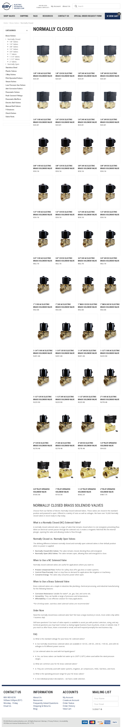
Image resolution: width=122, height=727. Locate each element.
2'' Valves (13, 62)
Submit (96, 709)
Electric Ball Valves (13, 103)
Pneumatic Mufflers (13, 99)
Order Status (68, 703)
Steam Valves (11, 82)
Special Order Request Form (88, 16)
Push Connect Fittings (14, 96)
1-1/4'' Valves (15, 57)
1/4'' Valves (14, 44)
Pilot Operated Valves (14, 78)
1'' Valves (13, 54)
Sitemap (44, 721)
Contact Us (63, 16)
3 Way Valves (11, 74)
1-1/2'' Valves (15, 59)
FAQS (35, 16)
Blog (35, 708)
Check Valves (11, 113)
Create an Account (71, 700)
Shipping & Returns (42, 706)
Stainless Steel (11, 67)
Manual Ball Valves (13, 106)
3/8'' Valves (14, 47)
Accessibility (64, 721)
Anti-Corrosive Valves (14, 89)
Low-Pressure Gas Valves (15, 85)
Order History (69, 706)
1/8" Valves (14, 42)
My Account (56, 6)
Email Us (7, 706)
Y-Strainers (10, 110)
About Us (66, 6)
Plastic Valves (11, 71)
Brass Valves (11, 36)
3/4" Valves (14, 52)
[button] (17, 31)
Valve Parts (10, 117)
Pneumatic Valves (13, 92)
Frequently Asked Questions (45, 703)
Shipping (24, 16)
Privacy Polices (53, 721)
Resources (48, 16)
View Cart (67, 708)
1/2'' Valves (14, 49)
